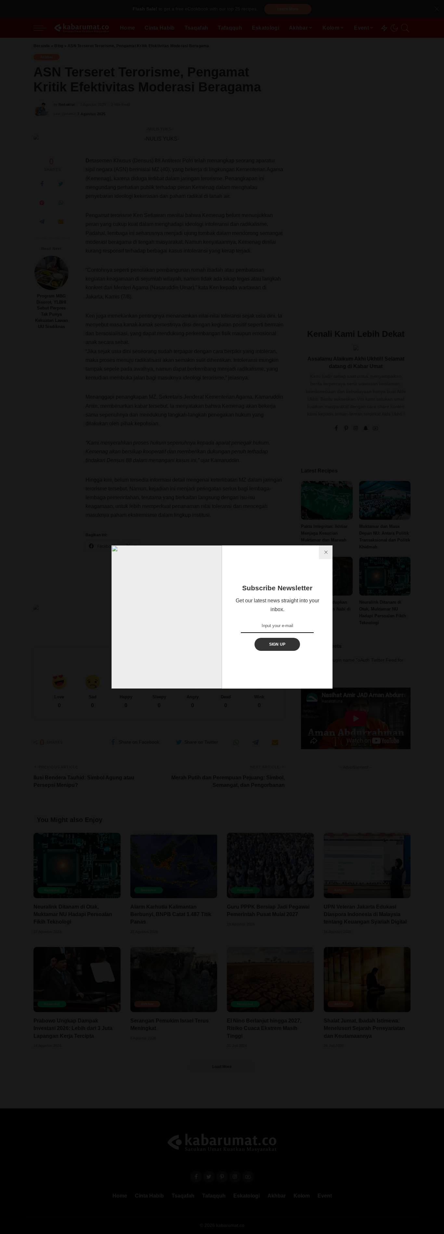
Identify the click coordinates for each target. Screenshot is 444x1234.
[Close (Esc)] (326, 552)
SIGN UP (277, 644)
